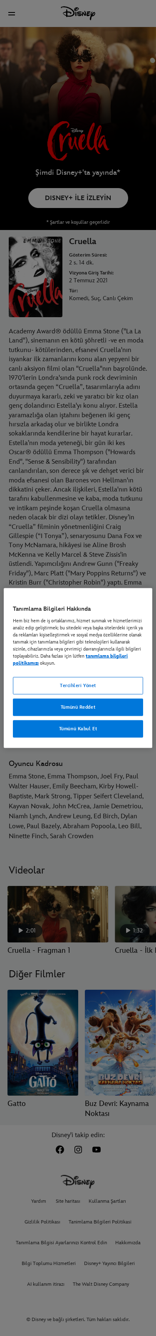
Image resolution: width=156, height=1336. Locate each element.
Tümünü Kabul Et (78, 728)
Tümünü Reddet (78, 707)
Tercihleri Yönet (78, 685)
